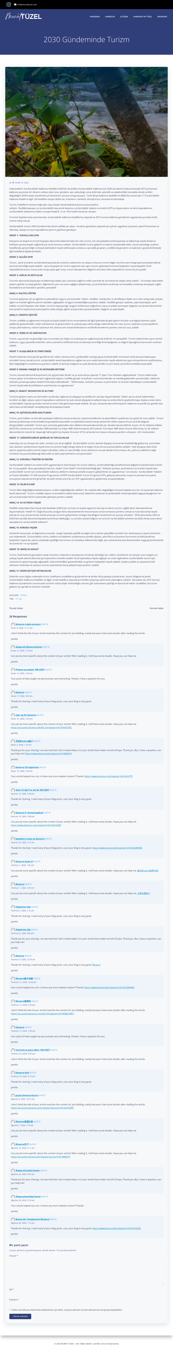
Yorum (13, 1255)
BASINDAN (162, 16)
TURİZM (23, 595)
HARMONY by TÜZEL (142, 16)
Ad (11, 1289)
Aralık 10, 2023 (22, 182)
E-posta (14, 1299)
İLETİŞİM (124, 16)
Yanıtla (14, 638)
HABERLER (110, 16)
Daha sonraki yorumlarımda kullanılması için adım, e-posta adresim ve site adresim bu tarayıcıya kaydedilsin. (67, 1309)
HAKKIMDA (95, 16)
